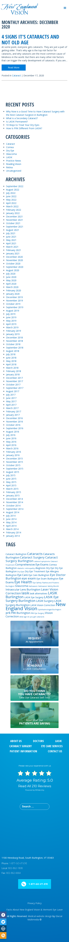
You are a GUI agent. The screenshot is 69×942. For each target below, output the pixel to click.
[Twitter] (3, 921)
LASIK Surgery (45, 601)
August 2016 (12, 431)
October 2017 (13, 384)
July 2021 (10, 233)
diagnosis (40, 568)
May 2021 (11, 240)
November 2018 (14, 340)
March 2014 (12, 529)
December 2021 (14, 216)
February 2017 (13, 411)
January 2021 (13, 253)
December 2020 (14, 256)
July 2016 (10, 435)
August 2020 (12, 270)
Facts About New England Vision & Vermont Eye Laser (34, 909)
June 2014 (11, 519)
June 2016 (11, 438)
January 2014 (13, 535)
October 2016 (13, 424)
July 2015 (10, 475)
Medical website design (40, 916)
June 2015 (11, 478)
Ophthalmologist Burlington (49, 609)
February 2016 (13, 451)
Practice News (13, 160)
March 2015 (12, 488)
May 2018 (11, 361)
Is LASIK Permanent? (17, 121)
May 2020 (11, 280)
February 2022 (13, 209)
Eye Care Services (52, 746)
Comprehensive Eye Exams (31, 564)
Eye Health (23, 581)
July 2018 (10, 354)
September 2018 (14, 347)
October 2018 (13, 344)
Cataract (16, 75)
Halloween (33, 586)
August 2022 (12, 189)
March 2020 (12, 287)
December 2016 (14, 418)
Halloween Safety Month (48, 586)
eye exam (29, 578)
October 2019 (13, 303)
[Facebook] (3, 915)
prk (8, 613)
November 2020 (14, 260)
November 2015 (14, 461)
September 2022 (14, 186)
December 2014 (14, 498)
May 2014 (11, 522)
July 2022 (10, 192)
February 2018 (13, 371)
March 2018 (12, 367)
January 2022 (13, 213)
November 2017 (14, 381)
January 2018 (13, 374)
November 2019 (14, 300)
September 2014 (14, 508)
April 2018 (11, 364)
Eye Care (22, 575)
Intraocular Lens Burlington (23, 589)
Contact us (55, 751)
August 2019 (12, 310)
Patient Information (23, 751)
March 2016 (12, 448)
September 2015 (14, 468)
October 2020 (13, 263)
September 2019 (14, 307)
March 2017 (12, 408)
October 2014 (13, 505)
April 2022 (11, 203)
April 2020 (11, 283)
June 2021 (11, 236)
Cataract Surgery (32, 557)
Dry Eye (10, 150)
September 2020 (14, 266)
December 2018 (14, 337)
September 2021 (14, 226)
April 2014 (11, 525)
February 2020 (13, 290)
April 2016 (11, 445)
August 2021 (12, 229)
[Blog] (3, 935)
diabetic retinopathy (26, 568)
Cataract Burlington (16, 554)
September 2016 (14, 428)
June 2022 (11, 196)
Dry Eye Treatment (35, 571)
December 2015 (14, 458)
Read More (13, 67)
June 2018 (11, 357)
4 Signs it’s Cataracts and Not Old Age (30, 39)
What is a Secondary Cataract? (22, 118)
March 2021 (12, 246)
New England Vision (36, 606)
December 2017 (14, 377)
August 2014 (12, 512)
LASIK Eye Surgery (33, 597)
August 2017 (12, 391)
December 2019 (14, 297)
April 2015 (11, 485)
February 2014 (13, 532)
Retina (9, 167)
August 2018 (12, 350)
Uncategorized (13, 170)
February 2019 (13, 330)
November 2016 (14, 421)
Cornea (10, 147)
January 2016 (13, 455)
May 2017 (11, 401)
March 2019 (12, 327)
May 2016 (11, 441)
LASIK (9, 157)
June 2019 (11, 317)
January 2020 (13, 293)
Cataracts (35, 553)
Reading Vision (13, 164)
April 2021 (11, 243)
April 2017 (11, 404)
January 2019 (13, 334)
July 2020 (10, 273)
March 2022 (12, 206)
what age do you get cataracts (31, 617)
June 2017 (11, 398)
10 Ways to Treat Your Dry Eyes (22, 124)
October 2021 (13, 223)
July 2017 (10, 394)
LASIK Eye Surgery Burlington (32, 599)
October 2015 (13, 465)
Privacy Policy (34, 903)
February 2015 (13, 492)
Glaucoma (11, 153)
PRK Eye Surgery (37, 613)
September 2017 (14, 387)
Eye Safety (37, 583)
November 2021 (14, 219)
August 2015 (12, 471)
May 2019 (11, 320)
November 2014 (14, 502)
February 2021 (13, 250)
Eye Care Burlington (38, 575)
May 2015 (11, 482)
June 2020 (11, 277)
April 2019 (11, 324)
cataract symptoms (42, 561)
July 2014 (10, 515)
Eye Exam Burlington (47, 578)
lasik (25, 592)
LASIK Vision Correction (42, 605)
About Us (16, 741)
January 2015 (13, 495)
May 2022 (11, 199)
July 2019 (10, 313)
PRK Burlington (20, 613)
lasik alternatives (38, 593)
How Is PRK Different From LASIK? (24, 128)
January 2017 (13, 414)
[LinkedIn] (3, 928)
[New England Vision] (19, 4)
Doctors (38, 741)
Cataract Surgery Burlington (32, 559)
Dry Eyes (20, 571)
